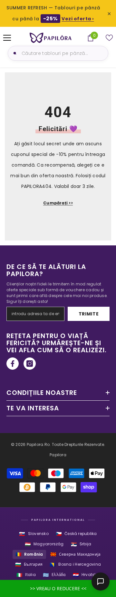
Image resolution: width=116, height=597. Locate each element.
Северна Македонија (75, 554)
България (29, 564)
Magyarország (44, 544)
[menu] (7, 38)
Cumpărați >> (58, 203)
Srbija (81, 544)
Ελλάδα (54, 574)
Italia (26, 574)
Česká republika (76, 533)
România (29, 554)
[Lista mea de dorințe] (109, 37)
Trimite (89, 314)
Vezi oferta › (78, 18)
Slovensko (33, 533)
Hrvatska (86, 574)
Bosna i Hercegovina (75, 564)
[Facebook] (12, 363)
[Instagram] (30, 363)
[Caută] (14, 53)
